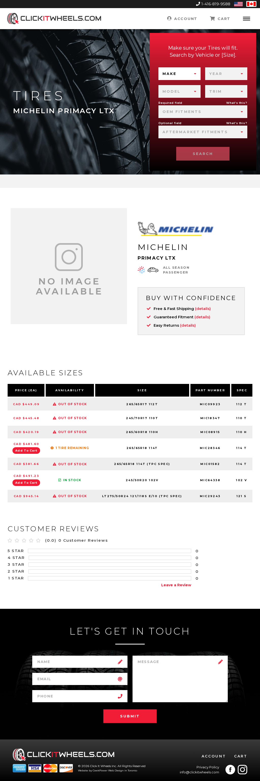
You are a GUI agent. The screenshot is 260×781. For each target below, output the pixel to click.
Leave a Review (176, 585)
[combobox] (179, 73)
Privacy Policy (208, 767)
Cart (223, 18)
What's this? (236, 103)
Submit (130, 716)
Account (185, 18)
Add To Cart (26, 450)
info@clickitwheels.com (199, 772)
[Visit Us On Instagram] (242, 769)
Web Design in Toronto (122, 770)
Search (203, 153)
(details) (203, 308)
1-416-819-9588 (215, 4)
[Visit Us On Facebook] (230, 769)
